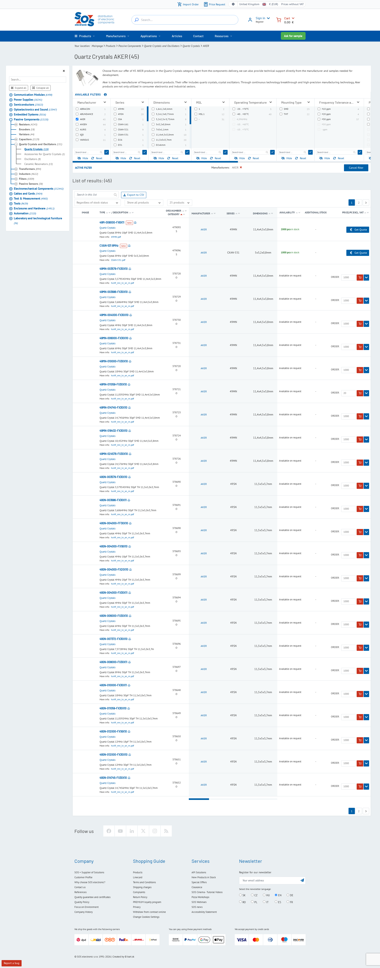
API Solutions (199, 872)
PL (255, 902)
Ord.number (173, 210)
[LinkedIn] (131, 830)
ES (279, 902)
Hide (85, 158)
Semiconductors (28, 104)
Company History (83, 912)
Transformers (30, 169)
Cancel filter (356, 167)
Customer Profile (83, 877)
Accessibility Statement (204, 912)
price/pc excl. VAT (353, 212)
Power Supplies (28, 99)
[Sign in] (250, 21)
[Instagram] (154, 830)
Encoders (27, 129)
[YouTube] (120, 830)
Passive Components (129, 46)
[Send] (106, 152)
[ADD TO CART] (360, 277)
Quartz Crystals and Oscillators (162, 46)
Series (231, 213)
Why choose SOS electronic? (89, 882)
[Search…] (137, 20)
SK (244, 895)
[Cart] (278, 19)
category (174, 214)
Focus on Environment (86, 907)
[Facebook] (108, 830)
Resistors (28, 124)
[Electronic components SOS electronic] (94, 19)
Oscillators (32, 159)
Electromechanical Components (39, 188)
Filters (26, 179)
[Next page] (366, 202)
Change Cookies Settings (146, 917)
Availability (287, 212)
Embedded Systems (30, 114)
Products (110, 46)
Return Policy (140, 897)
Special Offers (199, 882)
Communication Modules (33, 95)
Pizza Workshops (200, 897)
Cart (287, 18)
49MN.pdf (116, 236)
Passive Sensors (31, 183)
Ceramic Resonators (38, 164)
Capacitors (29, 139)
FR (291, 902)
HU (267, 895)
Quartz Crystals (191, 46)
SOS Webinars (199, 902)
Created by (118, 956)
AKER (204, 229)
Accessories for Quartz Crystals (44, 154)
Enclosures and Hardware (34, 208)
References (80, 892)
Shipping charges (142, 887)
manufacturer (201, 213)
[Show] (366, 277)
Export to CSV (135, 195)
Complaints (139, 892)
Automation (25, 213)
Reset (99, 158)
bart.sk (130, 956)
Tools (21, 203)
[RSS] (166, 830)
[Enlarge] (104, 102)
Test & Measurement (31, 198)
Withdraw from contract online (149, 912)
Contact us (80, 887)
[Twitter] (143, 830)
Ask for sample (293, 36)
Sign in (260, 18)
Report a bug (11, 963)
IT (267, 902)
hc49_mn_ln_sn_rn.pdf (122, 282)
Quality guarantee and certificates (92, 897)
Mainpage (97, 46)
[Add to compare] (135, 222)
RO (244, 902)
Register (260, 21)
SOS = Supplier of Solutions (89, 872)
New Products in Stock (204, 877)
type (102, 212)
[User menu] (267, 18)
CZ (255, 895)
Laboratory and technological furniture (38, 220)
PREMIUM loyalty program (147, 902)
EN (279, 895)
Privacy (137, 907)
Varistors (26, 134)
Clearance (197, 887)
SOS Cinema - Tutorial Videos (207, 892)
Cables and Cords (28, 193)
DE (291, 895)
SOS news (197, 907)
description (120, 212)
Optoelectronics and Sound (35, 109)
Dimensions (260, 213)
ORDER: (335, 277)
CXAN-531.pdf (118, 259)
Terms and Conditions (144, 882)
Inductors (28, 174)
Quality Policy (81, 902)
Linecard (137, 877)
